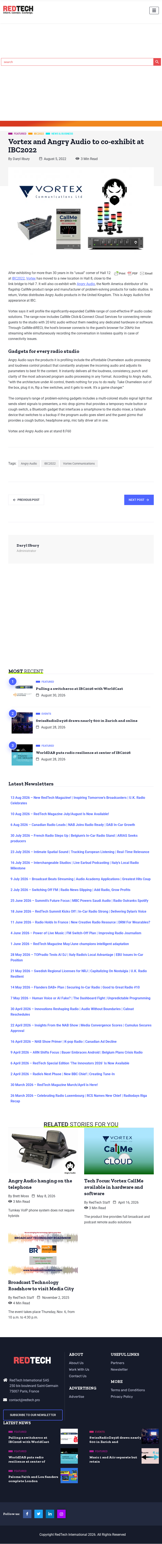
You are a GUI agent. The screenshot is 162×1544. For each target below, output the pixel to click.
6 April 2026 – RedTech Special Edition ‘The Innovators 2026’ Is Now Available (70, 1063)
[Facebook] (27, 1514)
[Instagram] (61, 1514)
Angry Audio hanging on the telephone (40, 1184)
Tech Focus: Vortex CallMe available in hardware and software (113, 1187)
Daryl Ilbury (21, 159)
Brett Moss (21, 1196)
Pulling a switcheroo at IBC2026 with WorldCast (79, 688)
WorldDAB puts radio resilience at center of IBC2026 (83, 752)
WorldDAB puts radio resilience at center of (26, 1459)
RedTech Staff (99, 1202)
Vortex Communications (79, 463)
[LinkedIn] (50, 1514)
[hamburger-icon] (154, 10)
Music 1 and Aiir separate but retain (113, 1459)
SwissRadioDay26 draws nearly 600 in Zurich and (115, 1439)
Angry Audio (86, 284)
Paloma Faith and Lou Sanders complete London (33, 1479)
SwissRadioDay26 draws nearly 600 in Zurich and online (87, 720)
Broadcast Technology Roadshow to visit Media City (41, 1285)
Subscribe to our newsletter (33, 1415)
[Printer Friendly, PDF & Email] (133, 273)
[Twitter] (38, 1514)
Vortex (31, 278)
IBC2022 (18, 278)
